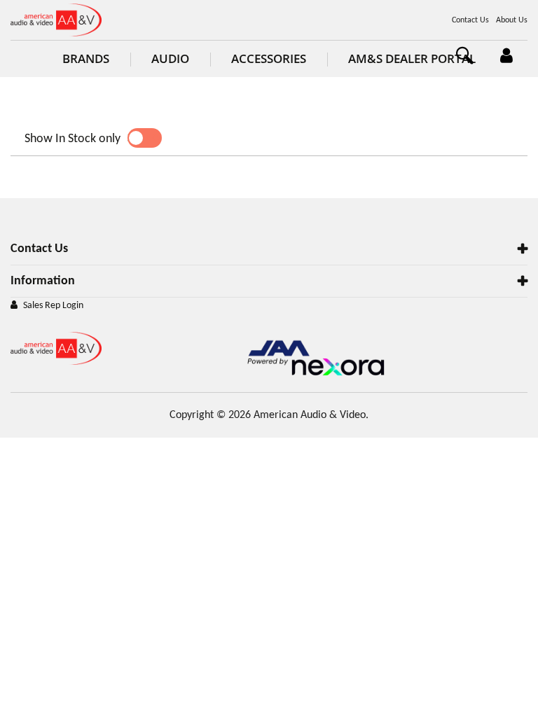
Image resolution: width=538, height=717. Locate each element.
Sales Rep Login (53, 305)
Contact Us (470, 20)
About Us (511, 20)
